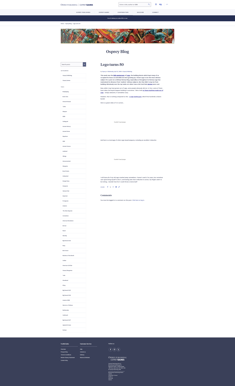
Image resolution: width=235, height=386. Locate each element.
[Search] (149, 4)
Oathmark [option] (65, 315)
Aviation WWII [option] (66, 300)
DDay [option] (64, 285)
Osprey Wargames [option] (67, 270)
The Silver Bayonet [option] (67, 211)
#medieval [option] (65, 280)
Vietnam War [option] (66, 191)
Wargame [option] (65, 166)
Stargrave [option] (65, 186)
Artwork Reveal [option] (67, 101)
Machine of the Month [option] (68, 255)
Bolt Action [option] (65, 250)
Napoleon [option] (65, 136)
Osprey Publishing (67, 75)
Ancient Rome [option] (66, 131)
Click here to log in (138, 200)
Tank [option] (64, 275)
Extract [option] (64, 226)
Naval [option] (64, 230)
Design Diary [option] (66, 181)
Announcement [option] (67, 161)
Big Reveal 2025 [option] (67, 290)
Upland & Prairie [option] (67, 325)
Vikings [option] (64, 156)
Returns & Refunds (85, 357)
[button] (160, 4)
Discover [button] (140, 12)
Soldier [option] (64, 260)
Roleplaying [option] (66, 91)
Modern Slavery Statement (68, 357)
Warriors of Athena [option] (68, 305)
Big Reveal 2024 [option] (67, 240)
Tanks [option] (64, 106)
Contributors (123, 12)
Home (62, 23)
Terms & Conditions (66, 355)
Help (81, 349)
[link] (107, 187)
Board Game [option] (66, 171)
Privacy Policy (64, 352)
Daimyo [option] (65, 330)
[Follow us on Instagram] (114, 349)
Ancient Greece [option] (67, 146)
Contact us (83, 352)
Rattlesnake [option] (66, 310)
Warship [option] (65, 235)
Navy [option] (64, 245)
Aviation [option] (65, 206)
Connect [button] (155, 12)
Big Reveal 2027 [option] (67, 320)
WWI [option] (64, 141)
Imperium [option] (65, 196)
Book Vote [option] (65, 96)
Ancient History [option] (67, 126)
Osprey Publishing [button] (83, 12)
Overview (63, 349)
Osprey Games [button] (104, 12)
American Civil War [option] (67, 265)
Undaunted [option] (65, 176)
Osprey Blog (68, 23)
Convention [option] (66, 216)
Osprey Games (66, 80)
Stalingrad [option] (65, 121)
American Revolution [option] (68, 221)
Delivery (82, 355)
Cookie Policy (64, 360)
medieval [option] (65, 151)
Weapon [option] (65, 111)
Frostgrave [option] (65, 201)
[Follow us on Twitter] (118, 349)
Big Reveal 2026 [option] (67, 295)
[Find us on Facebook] (110, 349)
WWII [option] (64, 116)
